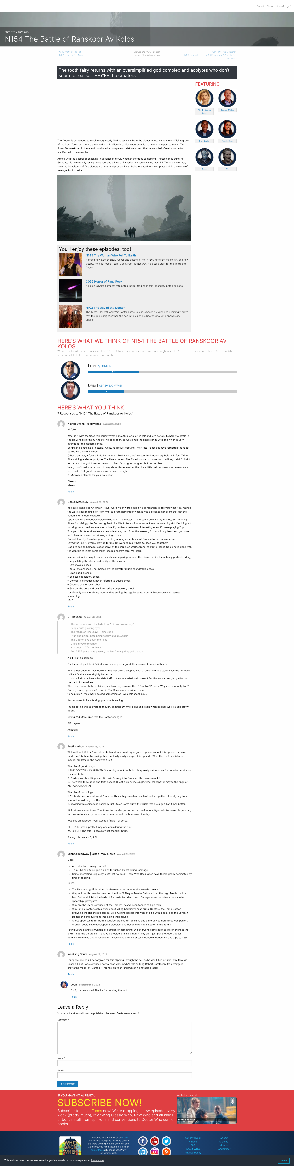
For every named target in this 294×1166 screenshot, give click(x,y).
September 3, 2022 (89, 984)
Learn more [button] (97, 1160)
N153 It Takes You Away (71, 55)
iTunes (96, 1111)
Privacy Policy (193, 1152)
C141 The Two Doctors (223, 51)
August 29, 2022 (98, 954)
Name (61, 1058)
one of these (97, 1150)
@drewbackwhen (111, 385)
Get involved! (193, 1137)
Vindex (193, 1141)
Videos (224, 1145)
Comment (63, 1019)
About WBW (193, 1148)
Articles (223, 1141)
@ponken (104, 365)
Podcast (223, 1137)
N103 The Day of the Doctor (105, 307)
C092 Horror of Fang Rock (104, 281)
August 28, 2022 (112, 424)
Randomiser (223, 1148)
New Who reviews (17, 31)
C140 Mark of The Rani (70, 51)
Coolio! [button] (284, 1160)
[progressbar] (162, 372)
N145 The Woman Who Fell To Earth (111, 255)
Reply (71, 491)
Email (60, 1070)
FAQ (193, 1145)
